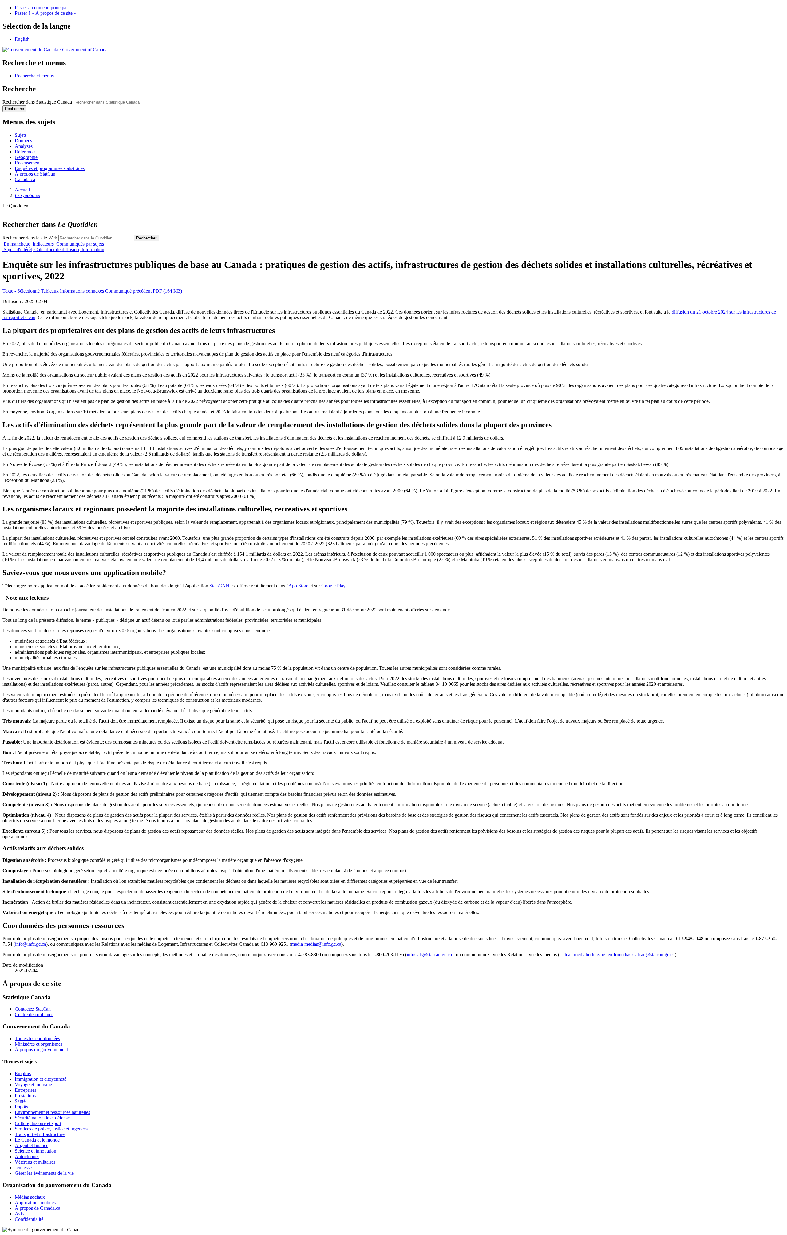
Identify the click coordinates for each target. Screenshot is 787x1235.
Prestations (25, 1095)
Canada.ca (25, 179)
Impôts (21, 1106)
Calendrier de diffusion (56, 249)
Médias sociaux (30, 1197)
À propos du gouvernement (41, 1049)
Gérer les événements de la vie (44, 1173)
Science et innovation (35, 1151)
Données (23, 140)
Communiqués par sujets (79, 244)
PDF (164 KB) (167, 291)
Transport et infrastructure (40, 1134)
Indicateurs (42, 244)
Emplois (23, 1073)
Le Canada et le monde (37, 1139)
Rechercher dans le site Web (29, 237)
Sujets (20, 135)
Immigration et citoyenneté (40, 1079)
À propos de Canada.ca (37, 1208)
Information (92, 249)
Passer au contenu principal (41, 7)
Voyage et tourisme (33, 1084)
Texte (21, 291)
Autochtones (27, 1156)
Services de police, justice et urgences (51, 1128)
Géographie (26, 157)
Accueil (22, 189)
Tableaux (50, 291)
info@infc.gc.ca (30, 944)
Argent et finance (31, 1145)
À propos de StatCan (35, 173)
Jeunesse (23, 1167)
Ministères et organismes (38, 1044)
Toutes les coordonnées (37, 1038)
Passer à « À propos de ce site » (45, 13)
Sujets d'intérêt (17, 249)
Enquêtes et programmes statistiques (50, 168)
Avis (19, 1213)
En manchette (16, 244)
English (22, 39)
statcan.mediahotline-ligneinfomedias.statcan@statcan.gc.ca (617, 954)
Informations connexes (82, 291)
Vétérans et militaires (35, 1162)
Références (25, 151)
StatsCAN (219, 585)
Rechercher (146, 238)
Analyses (24, 146)
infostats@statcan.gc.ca (429, 954)
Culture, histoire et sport (38, 1123)
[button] (34, 75)
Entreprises (25, 1090)
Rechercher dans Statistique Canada (37, 102)
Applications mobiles (35, 1202)
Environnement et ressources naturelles (52, 1112)
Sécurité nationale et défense (42, 1117)
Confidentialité (29, 1219)
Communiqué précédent (128, 291)
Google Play (333, 585)
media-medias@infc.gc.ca (316, 944)
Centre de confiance (34, 1014)
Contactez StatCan (33, 1009)
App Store (298, 585)
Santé (20, 1101)
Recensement (28, 162)
